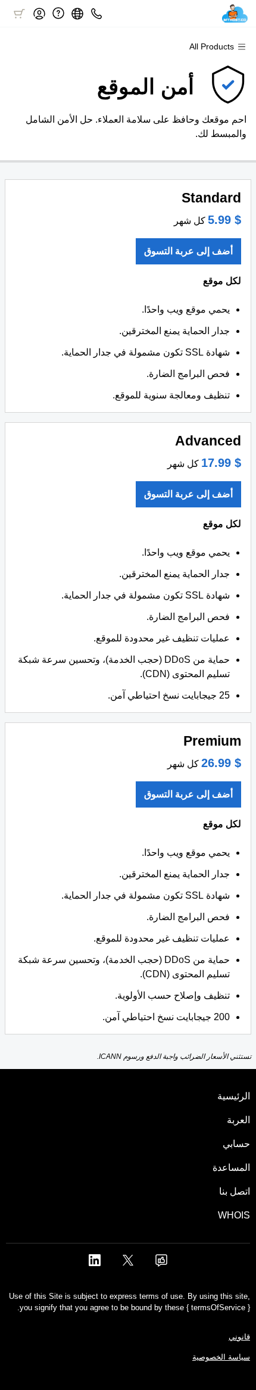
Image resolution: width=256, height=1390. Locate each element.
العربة (238, 1120)
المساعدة (231, 1168)
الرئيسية (233, 1096)
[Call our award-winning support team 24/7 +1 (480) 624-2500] (58, 13)
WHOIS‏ (234, 1215)
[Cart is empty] (19, 13)
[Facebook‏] (161, 1264)
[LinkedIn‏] (95, 1264)
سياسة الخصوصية (221, 1356)
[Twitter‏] (128, 1264)
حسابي (236, 1144)
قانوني (239, 1336)
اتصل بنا (234, 1191)
